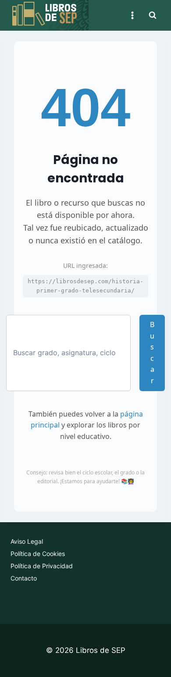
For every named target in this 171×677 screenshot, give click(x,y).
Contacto (24, 578)
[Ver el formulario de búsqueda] (152, 15)
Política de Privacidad (42, 566)
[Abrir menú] (132, 15)
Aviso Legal (27, 541)
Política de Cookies (38, 553)
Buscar (152, 352)
